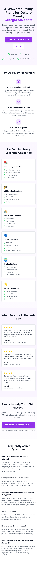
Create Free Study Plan (17, 39)
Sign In (18, 46)
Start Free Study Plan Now (17, 425)
